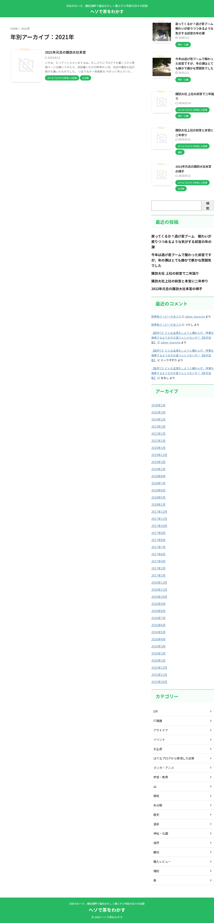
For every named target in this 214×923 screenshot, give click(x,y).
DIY (155, 711)
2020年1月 (158, 448)
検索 (207, 206)
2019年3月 (158, 462)
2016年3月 (158, 646)
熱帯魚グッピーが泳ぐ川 (166, 316)
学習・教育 (160, 777)
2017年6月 (158, 554)
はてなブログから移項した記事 (173, 758)
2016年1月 (158, 660)
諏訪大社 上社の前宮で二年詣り (175, 273)
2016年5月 (158, 632)
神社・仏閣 (160, 833)
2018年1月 (158, 504)
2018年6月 (158, 490)
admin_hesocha (195, 316)
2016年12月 (159, 582)
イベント (159, 739)
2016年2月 (158, 653)
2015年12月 (159, 667)
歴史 (156, 814)
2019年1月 (158, 469)
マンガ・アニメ (163, 768)
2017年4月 (158, 561)
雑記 (156, 871)
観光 (156, 852)
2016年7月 (158, 618)
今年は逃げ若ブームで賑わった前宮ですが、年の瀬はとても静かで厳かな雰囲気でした (194, 63)
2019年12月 (159, 455)
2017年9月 (158, 533)
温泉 (156, 824)
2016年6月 (158, 625)
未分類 (157, 805)
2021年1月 (158, 441)
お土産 (157, 749)
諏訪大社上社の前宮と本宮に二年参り (179, 280)
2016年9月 (158, 604)
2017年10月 (159, 526)
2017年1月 (158, 575)
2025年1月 (158, 412)
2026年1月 (158, 405)
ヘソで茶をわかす (107, 11)
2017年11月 (159, 519)
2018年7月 (158, 483)
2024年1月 (158, 419)
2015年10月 (159, 682)
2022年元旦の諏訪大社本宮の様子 (176, 288)
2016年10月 (159, 597)
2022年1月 (158, 433)
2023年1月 (158, 426)
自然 (156, 843)
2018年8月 (158, 476)
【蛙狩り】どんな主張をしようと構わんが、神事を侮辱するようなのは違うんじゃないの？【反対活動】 (182, 337)
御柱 (156, 796)
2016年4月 (158, 639)
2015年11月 (159, 675)
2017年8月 (158, 540)
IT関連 (157, 721)
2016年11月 (159, 589)
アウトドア (160, 730)
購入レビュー (162, 861)
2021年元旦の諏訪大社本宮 (65, 52)
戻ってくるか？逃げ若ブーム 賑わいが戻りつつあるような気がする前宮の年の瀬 (181, 241)
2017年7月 (158, 547)
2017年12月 (159, 511)
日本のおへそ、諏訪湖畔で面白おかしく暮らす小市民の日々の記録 (107, 903)
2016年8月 (158, 611)
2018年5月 (158, 497)
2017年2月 (158, 568)
